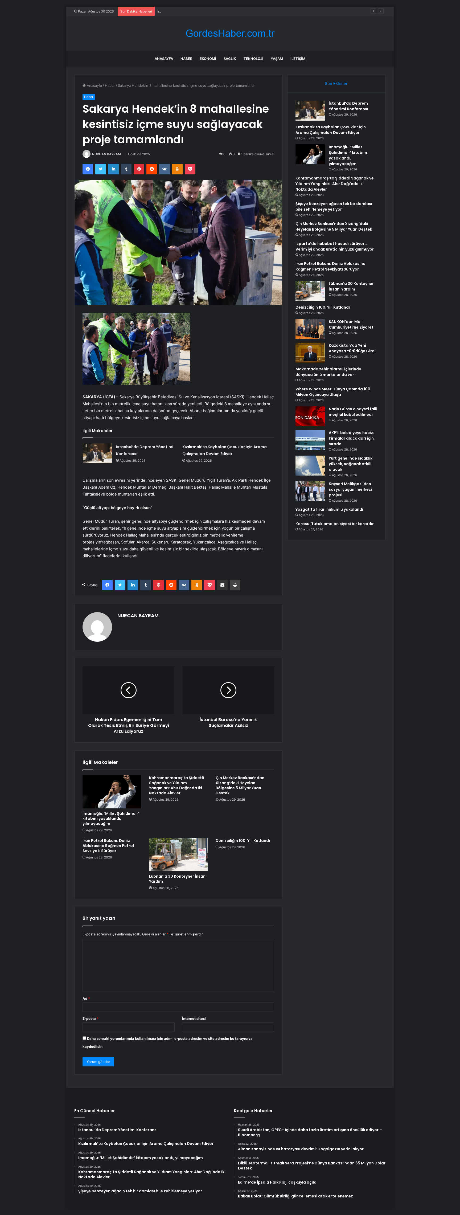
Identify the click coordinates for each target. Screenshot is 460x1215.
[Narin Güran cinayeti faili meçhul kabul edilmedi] (310, 416)
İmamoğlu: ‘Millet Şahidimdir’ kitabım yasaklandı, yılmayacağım (207, 11)
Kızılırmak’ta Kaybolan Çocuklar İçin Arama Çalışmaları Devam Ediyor (330, 129)
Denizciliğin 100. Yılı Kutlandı (243, 840)
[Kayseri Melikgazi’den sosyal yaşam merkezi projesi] (310, 491)
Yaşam (277, 58)
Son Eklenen (336, 83)
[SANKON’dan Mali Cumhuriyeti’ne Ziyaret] (310, 329)
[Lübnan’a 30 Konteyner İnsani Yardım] (178, 854)
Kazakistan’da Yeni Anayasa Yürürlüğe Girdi (352, 348)
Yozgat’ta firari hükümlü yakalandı (329, 509)
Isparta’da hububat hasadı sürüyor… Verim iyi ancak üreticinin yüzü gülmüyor (334, 246)
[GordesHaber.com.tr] (230, 33)
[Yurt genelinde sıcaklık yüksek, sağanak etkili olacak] (310, 466)
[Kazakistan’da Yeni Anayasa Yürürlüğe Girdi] (310, 353)
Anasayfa (164, 58)
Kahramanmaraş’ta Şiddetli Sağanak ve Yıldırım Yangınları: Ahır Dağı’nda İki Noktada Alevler (176, 785)
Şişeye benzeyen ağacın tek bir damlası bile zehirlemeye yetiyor (333, 206)
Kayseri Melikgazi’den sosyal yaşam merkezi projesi (350, 489)
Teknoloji (253, 58)
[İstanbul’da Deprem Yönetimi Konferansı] (97, 453)
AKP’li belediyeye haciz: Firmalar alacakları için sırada (351, 438)
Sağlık (230, 58)
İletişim (297, 58)
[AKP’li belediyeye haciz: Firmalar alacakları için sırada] (310, 440)
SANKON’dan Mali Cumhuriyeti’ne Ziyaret (351, 324)
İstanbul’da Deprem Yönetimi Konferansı (348, 106)
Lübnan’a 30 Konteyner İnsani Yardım (178, 879)
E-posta (90, 1018)
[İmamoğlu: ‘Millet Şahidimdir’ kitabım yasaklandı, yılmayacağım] (112, 791)
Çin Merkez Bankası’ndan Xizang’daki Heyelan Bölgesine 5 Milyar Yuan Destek (240, 785)
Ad (86, 998)
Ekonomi (208, 58)
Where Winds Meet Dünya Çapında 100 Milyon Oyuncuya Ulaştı (332, 391)
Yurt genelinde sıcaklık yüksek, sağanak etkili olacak (350, 464)
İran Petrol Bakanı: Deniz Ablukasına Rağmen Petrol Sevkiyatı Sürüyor (108, 845)
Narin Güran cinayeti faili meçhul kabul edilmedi (353, 411)
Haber (186, 58)
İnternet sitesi (194, 1018)
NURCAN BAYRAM (106, 154)
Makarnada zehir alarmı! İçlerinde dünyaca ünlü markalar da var (328, 371)
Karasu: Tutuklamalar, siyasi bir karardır (334, 523)
